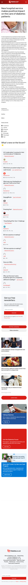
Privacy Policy (7, 317)
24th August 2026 (6, 354)
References (12, 561)
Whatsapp (5, 133)
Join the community (14, 327)
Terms (19, 316)
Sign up (6, 422)
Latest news (14, 397)
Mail (4, 137)
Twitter (5, 127)
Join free (6, 446)
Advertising (20, 555)
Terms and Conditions (14, 563)
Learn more (7, 474)
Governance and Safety (9, 560)
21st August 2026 (5, 373)
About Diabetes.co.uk (10, 555)
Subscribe (14, 312)
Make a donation (14, 330)
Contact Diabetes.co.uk (14, 557)
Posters (6, 561)
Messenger (6, 135)
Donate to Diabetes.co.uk (14, 558)
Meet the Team (21, 560)
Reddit (5, 131)
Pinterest (5, 129)
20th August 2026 (6, 392)
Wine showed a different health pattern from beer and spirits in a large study (13, 369)
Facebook (6, 125)
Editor (2, 118)
